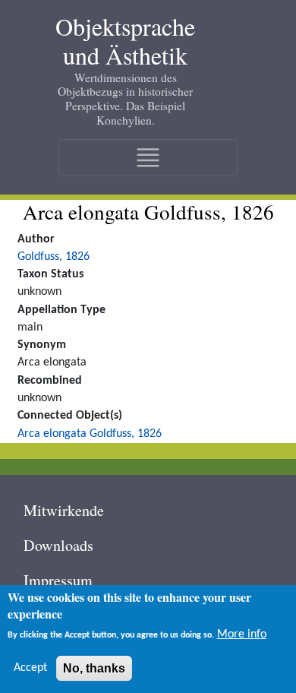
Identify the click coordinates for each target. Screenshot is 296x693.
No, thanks (94, 668)
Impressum (58, 580)
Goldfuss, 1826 (53, 257)
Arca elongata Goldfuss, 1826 (89, 434)
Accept (30, 668)
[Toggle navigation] (148, 157)
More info (241, 634)
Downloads (58, 545)
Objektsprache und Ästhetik (125, 41)
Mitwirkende (64, 510)
